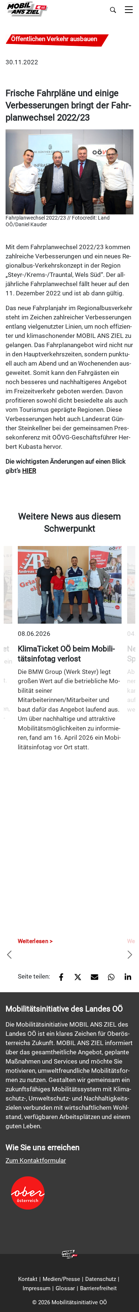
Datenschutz (100, 1279)
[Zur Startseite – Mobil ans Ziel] (27, 9)
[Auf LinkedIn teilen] (125, 979)
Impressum (36, 1288)
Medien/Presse (61, 1279)
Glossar (65, 1288)
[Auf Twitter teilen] (75, 979)
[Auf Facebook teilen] (58, 979)
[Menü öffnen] (128, 10)
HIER (29, 470)
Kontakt (27, 1279)
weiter (129, 955)
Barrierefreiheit (98, 1288)
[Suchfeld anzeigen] (113, 10)
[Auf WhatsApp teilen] (108, 979)
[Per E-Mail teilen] (91, 979)
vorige (9, 955)
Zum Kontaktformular (36, 1160)
